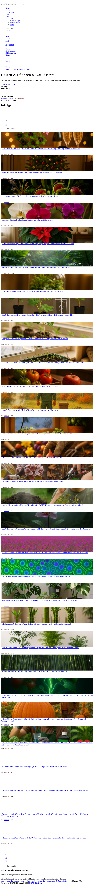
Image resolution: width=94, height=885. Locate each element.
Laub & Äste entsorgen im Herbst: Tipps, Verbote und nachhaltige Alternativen (30, 410)
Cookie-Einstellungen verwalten (12, 881)
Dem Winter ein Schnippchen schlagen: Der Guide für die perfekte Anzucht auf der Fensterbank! (37, 434)
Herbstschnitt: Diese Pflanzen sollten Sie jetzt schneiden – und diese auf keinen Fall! (32, 481)
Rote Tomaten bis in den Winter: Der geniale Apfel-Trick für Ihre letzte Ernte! (30, 386)
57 (6, 123)
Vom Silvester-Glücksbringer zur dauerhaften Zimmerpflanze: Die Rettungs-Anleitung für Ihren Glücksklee (41, 149)
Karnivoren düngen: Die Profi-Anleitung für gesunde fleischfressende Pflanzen (30, 196)
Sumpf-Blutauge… (8, 98)
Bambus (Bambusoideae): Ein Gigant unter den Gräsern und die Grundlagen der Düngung (34, 671)
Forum (8, 10)
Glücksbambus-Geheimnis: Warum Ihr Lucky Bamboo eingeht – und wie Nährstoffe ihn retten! (36, 624)
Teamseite (41, 881)
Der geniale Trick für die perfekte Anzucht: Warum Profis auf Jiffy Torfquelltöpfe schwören (35, 339)
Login (8, 31)
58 (6, 125)
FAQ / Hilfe (31, 881)
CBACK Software (36, 883)
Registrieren (10, 12)
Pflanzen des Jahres (8, 84)
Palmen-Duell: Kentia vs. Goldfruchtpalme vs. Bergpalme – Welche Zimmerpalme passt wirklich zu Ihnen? (40, 648)
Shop (7, 14)
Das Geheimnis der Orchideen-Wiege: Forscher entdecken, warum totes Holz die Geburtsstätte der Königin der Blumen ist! (46, 529)
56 (6, 120)
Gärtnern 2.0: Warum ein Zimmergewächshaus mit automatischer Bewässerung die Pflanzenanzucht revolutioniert (43, 362)
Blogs (12, 25)
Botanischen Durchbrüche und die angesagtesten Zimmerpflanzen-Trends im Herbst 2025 (34, 767)
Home (8, 8)
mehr (7, 16)
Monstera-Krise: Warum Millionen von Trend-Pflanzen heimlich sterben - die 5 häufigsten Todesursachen (40, 600)
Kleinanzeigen (15, 20)
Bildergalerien (15, 23)
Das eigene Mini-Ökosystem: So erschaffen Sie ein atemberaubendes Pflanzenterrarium (33, 291)
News (12, 18)
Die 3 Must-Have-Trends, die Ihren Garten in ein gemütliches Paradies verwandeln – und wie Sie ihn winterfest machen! (45, 790)
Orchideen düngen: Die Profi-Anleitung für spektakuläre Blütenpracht (27, 220)
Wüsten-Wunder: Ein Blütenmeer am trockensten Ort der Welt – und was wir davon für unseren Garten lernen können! (45, 553)
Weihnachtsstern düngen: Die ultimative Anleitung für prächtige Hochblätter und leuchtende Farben (38, 244)
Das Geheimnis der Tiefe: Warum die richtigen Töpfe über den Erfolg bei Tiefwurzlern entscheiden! (38, 315)
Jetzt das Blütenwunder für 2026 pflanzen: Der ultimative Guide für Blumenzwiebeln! (33, 458)
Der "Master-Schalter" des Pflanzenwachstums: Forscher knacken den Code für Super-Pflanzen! (37, 576)
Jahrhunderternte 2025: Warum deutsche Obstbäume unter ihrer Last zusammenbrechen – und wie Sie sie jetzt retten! (44, 838)
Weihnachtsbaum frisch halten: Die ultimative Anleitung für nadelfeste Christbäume (32, 172)
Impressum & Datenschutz (56, 881)
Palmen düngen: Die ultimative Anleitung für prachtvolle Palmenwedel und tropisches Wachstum (37, 267)
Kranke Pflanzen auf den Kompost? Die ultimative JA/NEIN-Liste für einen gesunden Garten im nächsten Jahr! (42, 505)
